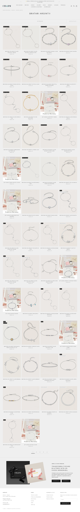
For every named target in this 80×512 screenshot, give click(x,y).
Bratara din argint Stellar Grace (68, 182)
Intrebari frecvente (49, 495)
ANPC (32, 502)
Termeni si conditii (34, 495)
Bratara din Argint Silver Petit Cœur (68, 85)
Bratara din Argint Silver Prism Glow (12, 413)
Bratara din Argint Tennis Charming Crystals (49, 380)
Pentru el (66, 480)
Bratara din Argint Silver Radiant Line (12, 445)
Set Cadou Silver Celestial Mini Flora (68, 347)
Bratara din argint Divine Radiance (30, 118)
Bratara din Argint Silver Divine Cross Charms (49, 281)
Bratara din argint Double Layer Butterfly (49, 52)
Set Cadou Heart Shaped (12, 313)
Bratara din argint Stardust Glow (30, 346)
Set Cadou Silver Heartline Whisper (12, 216)
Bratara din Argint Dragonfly (30, 313)
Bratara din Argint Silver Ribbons (11, 379)
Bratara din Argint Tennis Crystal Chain (12, 85)
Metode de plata (49, 497)
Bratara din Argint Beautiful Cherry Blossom (49, 85)
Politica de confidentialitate (36, 497)
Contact (32, 500)
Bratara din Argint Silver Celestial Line (49, 347)
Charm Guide (47, 6)
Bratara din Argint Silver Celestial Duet (30, 281)
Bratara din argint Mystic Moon (30, 215)
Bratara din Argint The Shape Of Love (30, 249)
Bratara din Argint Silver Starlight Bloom (11, 249)
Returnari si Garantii (50, 498)
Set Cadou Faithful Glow (30, 444)
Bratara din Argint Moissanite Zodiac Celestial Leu (12, 347)
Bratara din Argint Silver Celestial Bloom (11, 281)
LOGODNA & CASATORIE (36, 6)
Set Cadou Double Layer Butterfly (68, 280)
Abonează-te (65, 503)
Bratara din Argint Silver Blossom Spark (49, 249)
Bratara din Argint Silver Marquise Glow (68, 150)
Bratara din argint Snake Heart (49, 215)
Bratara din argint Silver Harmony (31, 379)
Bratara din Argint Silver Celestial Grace (11, 52)
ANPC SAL (33, 504)
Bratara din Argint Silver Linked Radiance (68, 380)
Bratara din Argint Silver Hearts (68, 215)
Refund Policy (33, 498)
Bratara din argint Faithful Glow (30, 84)
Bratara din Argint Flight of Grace (68, 249)
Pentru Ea (56, 480)
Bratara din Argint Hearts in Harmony (49, 413)
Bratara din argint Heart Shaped (68, 51)
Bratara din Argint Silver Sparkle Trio (30, 183)
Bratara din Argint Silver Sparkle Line (12, 118)
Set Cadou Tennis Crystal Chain (12, 182)
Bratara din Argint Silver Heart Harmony (68, 314)
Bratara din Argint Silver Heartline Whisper (49, 183)
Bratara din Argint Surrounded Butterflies (12, 150)
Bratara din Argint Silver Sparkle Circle (68, 118)
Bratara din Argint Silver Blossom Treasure (49, 314)
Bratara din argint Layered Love (30, 149)
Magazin (13, 10)
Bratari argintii (19, 10)
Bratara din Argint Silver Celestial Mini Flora (49, 150)
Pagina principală (6, 10)
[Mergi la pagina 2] (47, 452)
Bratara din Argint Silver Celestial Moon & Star (30, 52)
